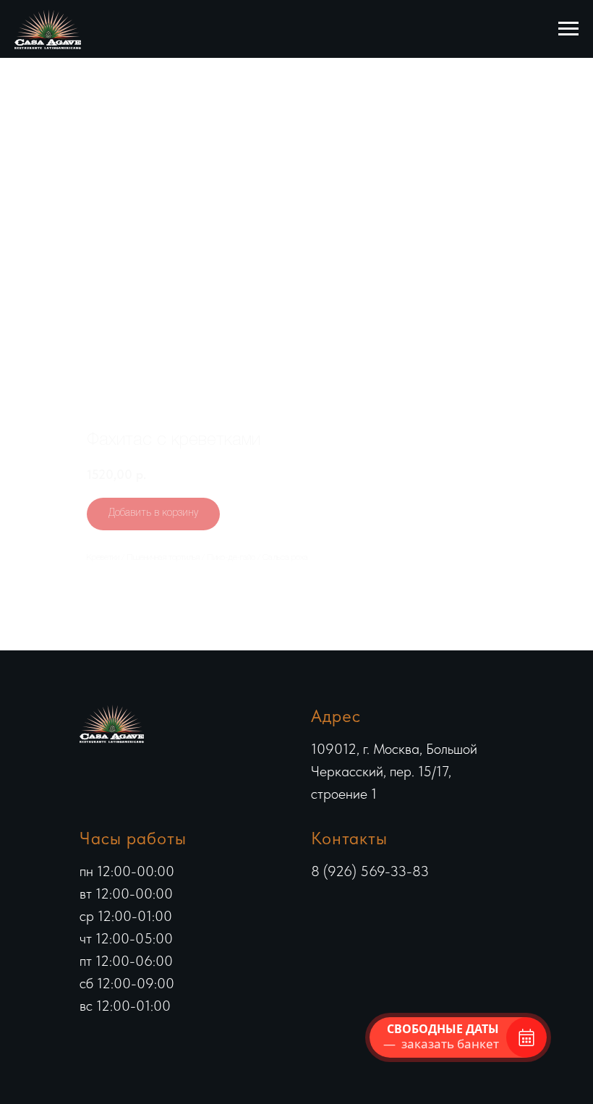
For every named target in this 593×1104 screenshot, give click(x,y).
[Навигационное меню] (568, 29)
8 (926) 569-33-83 (370, 871)
